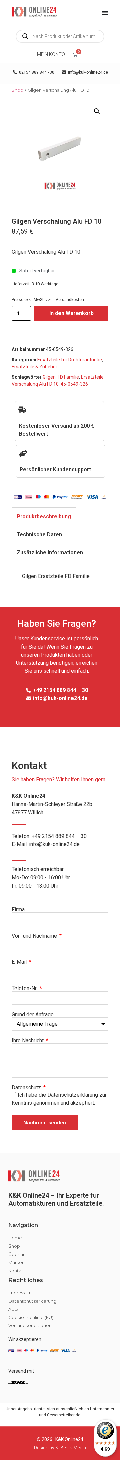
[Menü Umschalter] (105, 12)
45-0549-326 (74, 384)
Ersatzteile (92, 377)
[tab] (44, 516)
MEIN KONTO (51, 54)
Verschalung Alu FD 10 (35, 384)
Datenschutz (27, 1087)
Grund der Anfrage (33, 1014)
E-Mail (20, 962)
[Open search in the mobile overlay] (60, 36)
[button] (97, 111)
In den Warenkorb (71, 313)
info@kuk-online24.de (54, 844)
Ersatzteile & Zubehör (34, 366)
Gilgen (49, 377)
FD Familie (68, 377)
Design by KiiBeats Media (60, 1447)
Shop (17, 90)
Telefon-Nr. (25, 988)
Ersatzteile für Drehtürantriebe (69, 359)
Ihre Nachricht (28, 1040)
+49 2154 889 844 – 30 (59, 836)
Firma (18, 909)
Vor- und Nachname (35, 936)
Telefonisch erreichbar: (41, 877)
